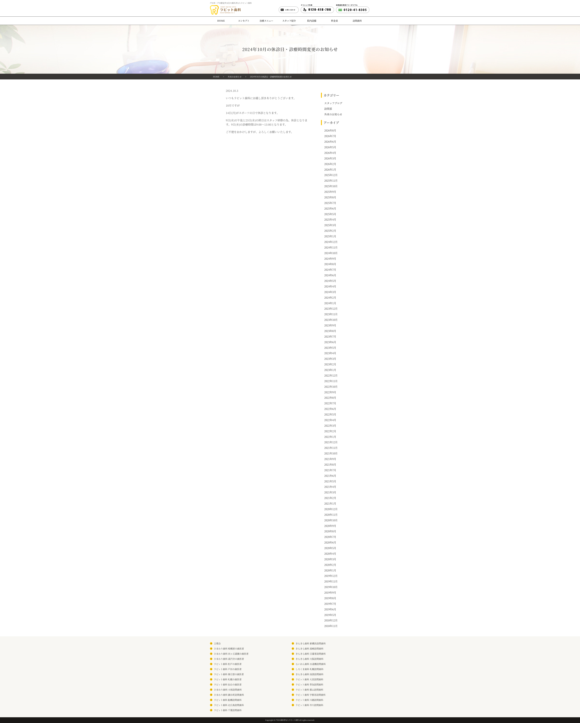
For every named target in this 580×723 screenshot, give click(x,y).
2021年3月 (330, 492)
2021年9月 (330, 459)
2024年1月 (330, 303)
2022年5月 (330, 414)
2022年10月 (331, 386)
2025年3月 (330, 225)
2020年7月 (330, 537)
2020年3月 (330, 559)
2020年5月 (330, 548)
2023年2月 (330, 364)
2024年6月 (330, 275)
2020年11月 (331, 514)
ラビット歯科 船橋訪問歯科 (228, 699)
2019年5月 (330, 615)
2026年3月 (330, 158)
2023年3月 (330, 359)
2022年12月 (331, 375)
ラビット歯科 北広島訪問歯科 (229, 705)
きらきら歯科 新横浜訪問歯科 (311, 643)
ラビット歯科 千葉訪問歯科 (228, 710)
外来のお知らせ (333, 114)
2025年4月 (330, 219)
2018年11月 (331, 626)
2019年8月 (330, 598)
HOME (221, 20)
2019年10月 (331, 587)
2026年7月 (330, 136)
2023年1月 (330, 370)
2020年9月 (330, 526)
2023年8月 (330, 331)
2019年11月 (331, 581)
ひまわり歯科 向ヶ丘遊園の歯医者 (231, 653)
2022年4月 (330, 420)
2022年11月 (331, 381)
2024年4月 (330, 286)
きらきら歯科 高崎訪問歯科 (309, 648)
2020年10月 (331, 520)
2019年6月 (330, 609)
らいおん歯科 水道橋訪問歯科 (311, 663)
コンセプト (243, 20)
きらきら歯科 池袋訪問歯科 (309, 674)
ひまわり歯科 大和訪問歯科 (228, 689)
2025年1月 (330, 236)
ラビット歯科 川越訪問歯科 (309, 699)
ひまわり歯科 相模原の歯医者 (229, 648)
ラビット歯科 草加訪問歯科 (309, 684)
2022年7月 (330, 403)
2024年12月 (331, 242)
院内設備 (311, 20)
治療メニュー (266, 20)
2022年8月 (330, 397)
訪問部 (328, 109)
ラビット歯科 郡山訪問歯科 (309, 689)
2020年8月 (330, 531)
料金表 (334, 20)
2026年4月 (330, 153)
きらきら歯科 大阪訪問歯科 (309, 658)
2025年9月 (330, 192)
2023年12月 (331, 308)
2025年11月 (331, 180)
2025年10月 (331, 186)
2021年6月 (330, 476)
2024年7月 (330, 269)
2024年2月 (330, 297)
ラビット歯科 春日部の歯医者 (229, 674)
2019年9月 (330, 592)
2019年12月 (331, 576)
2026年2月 (330, 164)
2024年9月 (330, 258)
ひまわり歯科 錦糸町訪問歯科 (229, 694)
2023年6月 (330, 342)
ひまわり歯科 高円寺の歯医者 (229, 658)
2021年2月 (330, 498)
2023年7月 (330, 336)
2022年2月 (330, 431)
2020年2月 (330, 565)
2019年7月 (330, 604)
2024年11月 (331, 247)
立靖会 (217, 643)
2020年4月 (330, 553)
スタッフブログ (333, 103)
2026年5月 (330, 147)
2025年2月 (330, 230)
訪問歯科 (357, 20)
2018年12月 (331, 620)
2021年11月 (331, 448)
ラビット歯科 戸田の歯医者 (228, 669)
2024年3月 (330, 292)
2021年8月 (330, 464)
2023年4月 (330, 353)
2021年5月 (330, 481)
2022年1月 (330, 437)
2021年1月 (330, 503)
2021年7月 (330, 470)
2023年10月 (331, 320)
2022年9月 (330, 392)
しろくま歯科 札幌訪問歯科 (309, 669)
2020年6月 (330, 542)
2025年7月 (330, 203)
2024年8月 (330, 264)
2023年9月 (330, 325)
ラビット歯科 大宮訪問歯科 (309, 679)
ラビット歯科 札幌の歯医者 (228, 679)
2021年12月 (331, 442)
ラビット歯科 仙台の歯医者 (228, 684)
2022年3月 (330, 425)
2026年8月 (330, 130)
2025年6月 (330, 208)
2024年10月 (331, 253)
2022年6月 (330, 409)
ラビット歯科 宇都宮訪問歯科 (310, 694)
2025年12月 (331, 175)
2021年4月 (330, 487)
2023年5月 (330, 347)
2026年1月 (330, 169)
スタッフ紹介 (289, 20)
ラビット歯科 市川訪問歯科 (309, 705)
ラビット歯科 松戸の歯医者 (228, 663)
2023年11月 (331, 314)
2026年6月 (330, 141)
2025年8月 (330, 197)
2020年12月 (331, 509)
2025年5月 (330, 214)
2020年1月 (330, 570)
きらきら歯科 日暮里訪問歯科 (311, 653)
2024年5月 (330, 281)
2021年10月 (331, 453)
